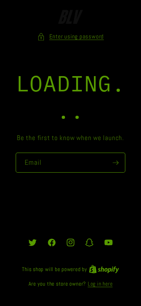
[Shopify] (104, 269)
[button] (70, 36)
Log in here (100, 283)
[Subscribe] (115, 163)
